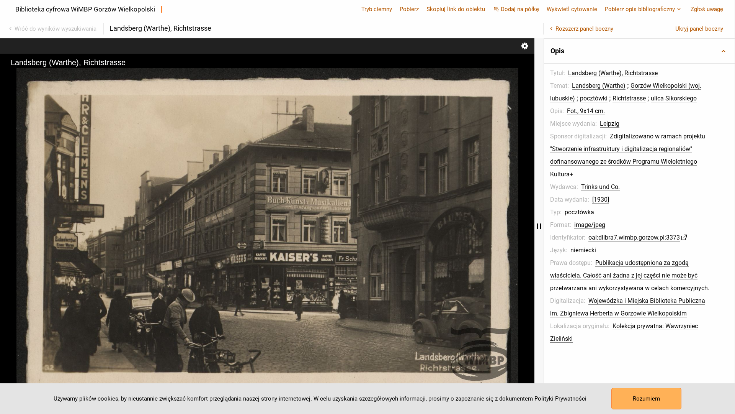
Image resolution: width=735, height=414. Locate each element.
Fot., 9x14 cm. (586, 111)
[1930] (600, 199)
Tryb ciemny (376, 9)
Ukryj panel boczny (699, 28)
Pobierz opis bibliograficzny (640, 9)
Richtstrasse (629, 98)
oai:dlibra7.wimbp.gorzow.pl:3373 (634, 237)
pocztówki (594, 98)
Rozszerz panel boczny (584, 28)
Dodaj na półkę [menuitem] (520, 9)
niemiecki (583, 250)
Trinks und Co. (600, 187)
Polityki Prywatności (560, 398)
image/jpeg (589, 224)
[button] (639, 51)
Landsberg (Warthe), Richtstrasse (613, 73)
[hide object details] (539, 226)
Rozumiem (646, 398)
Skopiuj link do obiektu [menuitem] (455, 9)
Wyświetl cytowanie (572, 9)
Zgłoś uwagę (707, 9)
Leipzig (609, 123)
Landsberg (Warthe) (599, 85)
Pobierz (409, 9)
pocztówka (579, 212)
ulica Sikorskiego (674, 98)
